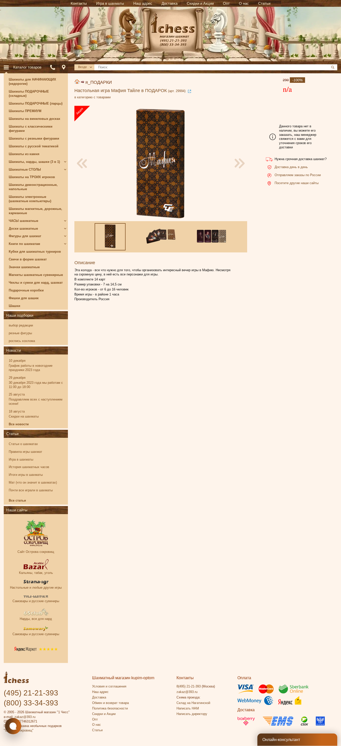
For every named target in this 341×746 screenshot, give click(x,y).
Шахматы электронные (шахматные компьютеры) (30, 199)
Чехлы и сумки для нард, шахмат (36, 282)
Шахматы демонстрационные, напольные (33, 187)
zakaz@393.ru (24, 717)
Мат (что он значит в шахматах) (33, 482)
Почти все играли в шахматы (31, 490)
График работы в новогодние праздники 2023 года (30, 368)
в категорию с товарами (92, 97)
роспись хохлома (22, 341)
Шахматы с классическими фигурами (30, 129)
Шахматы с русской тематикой (33, 146)
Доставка (99, 697)
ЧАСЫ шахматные (23, 221)
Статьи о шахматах (23, 444)
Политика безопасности (110, 708)
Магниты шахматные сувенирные (36, 275)
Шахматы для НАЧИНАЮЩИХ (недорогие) (32, 82)
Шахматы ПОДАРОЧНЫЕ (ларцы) (35, 103)
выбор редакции (21, 325)
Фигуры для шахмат (25, 236)
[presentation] (82, 163)
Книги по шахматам (24, 244)
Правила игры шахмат (25, 452)
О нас (96, 724)
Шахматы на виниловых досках (34, 119)
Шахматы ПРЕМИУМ (25, 111)
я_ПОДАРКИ (98, 82)
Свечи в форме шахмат (28, 259)
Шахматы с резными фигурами (34, 138)
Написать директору (191, 714)
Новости (13, 350)
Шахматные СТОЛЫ (25, 169)
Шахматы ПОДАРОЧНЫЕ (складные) (29, 94)
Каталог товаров (27, 67)
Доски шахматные (23, 228)
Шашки (14, 306)
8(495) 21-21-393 (188, 686)
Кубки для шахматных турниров (35, 251)
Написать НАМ (187, 708)
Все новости (19, 424)
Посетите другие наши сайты (297, 183)
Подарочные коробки (26, 290)
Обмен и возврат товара (110, 703)
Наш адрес (100, 692)
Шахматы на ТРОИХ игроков (32, 177)
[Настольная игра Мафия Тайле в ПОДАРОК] (160, 163)
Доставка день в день (291, 167)
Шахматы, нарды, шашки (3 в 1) (34, 162)
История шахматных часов (29, 467)
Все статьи (17, 500)
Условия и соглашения (109, 686)
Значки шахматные (24, 267)
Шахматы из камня (24, 154)
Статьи (12, 434)
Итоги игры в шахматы (26, 475)
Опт (95, 719)
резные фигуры (20, 333)
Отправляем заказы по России (298, 175)
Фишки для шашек (24, 298)
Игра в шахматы (21, 459)
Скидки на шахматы (24, 416)
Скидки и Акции (104, 714)
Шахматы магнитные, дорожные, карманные (35, 211)
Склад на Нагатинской (193, 703)
